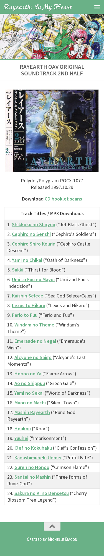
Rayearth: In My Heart (38, 7)
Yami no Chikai (27, 260)
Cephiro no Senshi (31, 234)
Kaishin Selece (27, 296)
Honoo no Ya (27, 373)
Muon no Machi (30, 402)
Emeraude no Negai (35, 341)
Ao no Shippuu (29, 383)
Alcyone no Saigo (33, 357)
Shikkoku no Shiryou (33, 224)
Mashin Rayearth (32, 412)
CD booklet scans (63, 199)
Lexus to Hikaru (28, 305)
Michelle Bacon (62, 539)
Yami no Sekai (29, 393)
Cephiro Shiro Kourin (33, 244)
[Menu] (97, 7)
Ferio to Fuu (24, 315)
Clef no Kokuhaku (33, 448)
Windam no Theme (34, 325)
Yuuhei (21, 438)
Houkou (22, 428)
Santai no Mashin (32, 477)
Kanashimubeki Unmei (37, 457)
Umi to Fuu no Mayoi (33, 279)
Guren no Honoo (31, 467)
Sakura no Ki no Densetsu (41, 493)
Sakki (17, 270)
